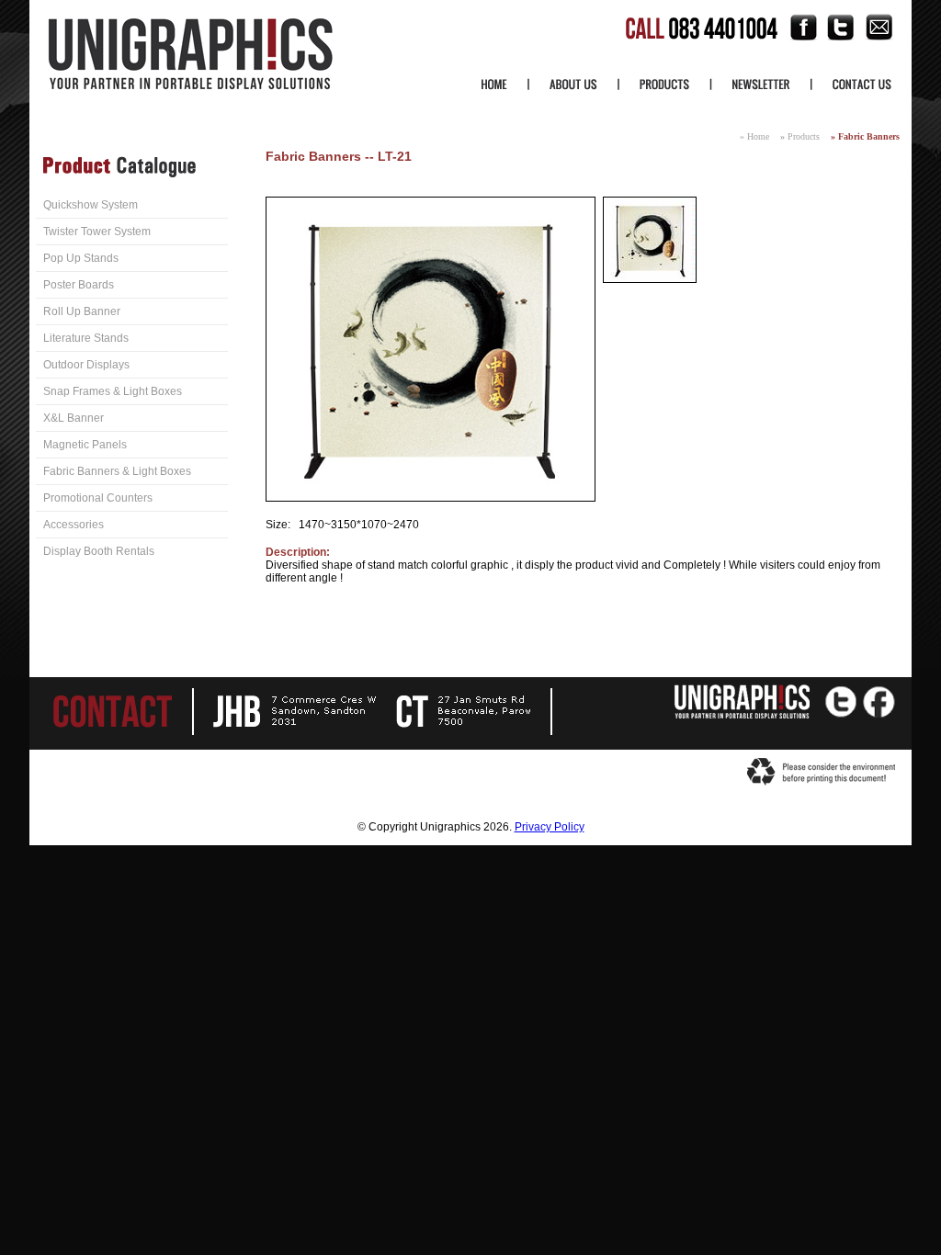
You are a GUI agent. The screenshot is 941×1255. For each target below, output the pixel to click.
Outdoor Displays (86, 364)
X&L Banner (73, 418)
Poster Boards (78, 284)
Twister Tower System (97, 231)
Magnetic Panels (85, 444)
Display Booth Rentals (98, 551)
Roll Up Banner (81, 311)
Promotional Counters (98, 498)
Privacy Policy (549, 826)
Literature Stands (86, 338)
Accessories (73, 524)
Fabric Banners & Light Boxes (117, 471)
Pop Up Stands (81, 258)
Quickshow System (90, 204)
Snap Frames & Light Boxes (112, 391)
